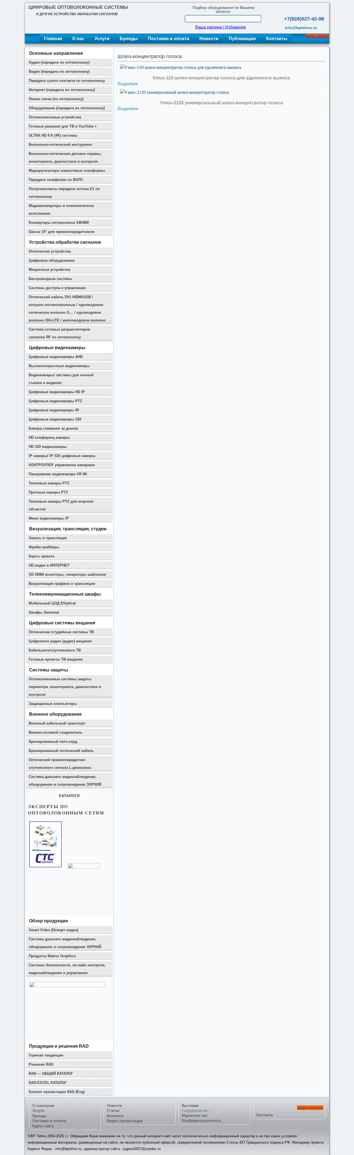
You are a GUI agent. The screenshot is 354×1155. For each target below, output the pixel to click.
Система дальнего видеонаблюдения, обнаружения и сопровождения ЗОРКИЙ (65, 781)
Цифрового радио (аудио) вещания (60, 641)
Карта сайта (43, 1126)
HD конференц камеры (49, 437)
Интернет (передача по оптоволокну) (62, 90)
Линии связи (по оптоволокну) (56, 99)
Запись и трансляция (48, 538)
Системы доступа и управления (57, 288)
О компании (43, 1105)
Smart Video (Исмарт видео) (53, 930)
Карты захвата (41, 556)
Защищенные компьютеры (53, 704)
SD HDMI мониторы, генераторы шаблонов (67, 574)
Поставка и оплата (168, 38)
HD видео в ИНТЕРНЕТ (49, 565)
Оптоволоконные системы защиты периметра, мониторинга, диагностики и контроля (65, 687)
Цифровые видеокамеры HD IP (57, 392)
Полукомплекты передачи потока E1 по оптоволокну (64, 193)
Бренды (129, 38)
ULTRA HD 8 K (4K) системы (53, 135)
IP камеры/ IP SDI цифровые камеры (62, 456)
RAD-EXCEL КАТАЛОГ (48, 1083)
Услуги (102, 38)
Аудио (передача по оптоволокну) (59, 62)
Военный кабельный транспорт (57, 723)
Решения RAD (41, 1064)
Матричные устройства (49, 270)
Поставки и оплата (49, 1120)
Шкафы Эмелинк (44, 612)
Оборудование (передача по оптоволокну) (67, 108)
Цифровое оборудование (51, 260)
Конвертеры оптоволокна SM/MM (59, 222)
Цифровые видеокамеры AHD (56, 357)
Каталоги (115, 1116)
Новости (208, 38)
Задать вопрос (317, 36)
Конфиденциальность (201, 1120)
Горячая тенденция (46, 1055)
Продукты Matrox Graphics (52, 956)
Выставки (190, 1105)
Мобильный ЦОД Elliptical (52, 603)
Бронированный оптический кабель (61, 751)
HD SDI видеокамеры (48, 447)
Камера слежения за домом (53, 428)
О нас (78, 38)
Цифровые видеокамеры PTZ (55, 401)
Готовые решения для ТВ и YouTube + (63, 126)
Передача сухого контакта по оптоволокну (67, 81)
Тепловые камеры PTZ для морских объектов (61, 505)
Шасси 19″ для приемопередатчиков (61, 232)
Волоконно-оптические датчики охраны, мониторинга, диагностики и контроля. (65, 157)
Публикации (242, 38)
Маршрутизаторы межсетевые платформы (67, 170)
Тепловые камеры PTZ (49, 483)
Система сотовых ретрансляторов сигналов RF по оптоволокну (59, 333)
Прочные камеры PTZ (48, 492)
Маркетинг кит (194, 1115)
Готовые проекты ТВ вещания (56, 659)
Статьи (113, 1110)
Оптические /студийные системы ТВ (61, 632)
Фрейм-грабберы (44, 547)
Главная (53, 38)
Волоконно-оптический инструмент (60, 144)
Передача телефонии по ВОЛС (56, 180)
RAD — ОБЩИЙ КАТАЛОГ (51, 1073)
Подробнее (127, 83)
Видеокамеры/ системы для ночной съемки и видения (61, 379)
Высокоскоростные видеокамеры (59, 366)
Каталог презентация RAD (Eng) (57, 1092)
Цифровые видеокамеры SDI (55, 419)
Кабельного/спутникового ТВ (55, 650)
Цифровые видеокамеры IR (54, 410)
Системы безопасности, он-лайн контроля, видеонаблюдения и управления (67, 969)
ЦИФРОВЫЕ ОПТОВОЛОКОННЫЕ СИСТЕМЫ (78, 7)
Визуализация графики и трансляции (62, 584)
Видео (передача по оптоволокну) (59, 71)
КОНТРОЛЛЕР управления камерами (62, 465)
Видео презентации (125, 1120)
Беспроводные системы (50, 279)
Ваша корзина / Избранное (220, 27)
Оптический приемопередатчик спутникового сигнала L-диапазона (60, 764)
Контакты (276, 38)
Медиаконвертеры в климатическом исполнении (61, 210)
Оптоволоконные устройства (55, 117)
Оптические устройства (50, 251)
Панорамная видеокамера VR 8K (58, 474)
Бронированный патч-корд (53, 741)
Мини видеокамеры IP (49, 518)
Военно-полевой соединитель (55, 732)
